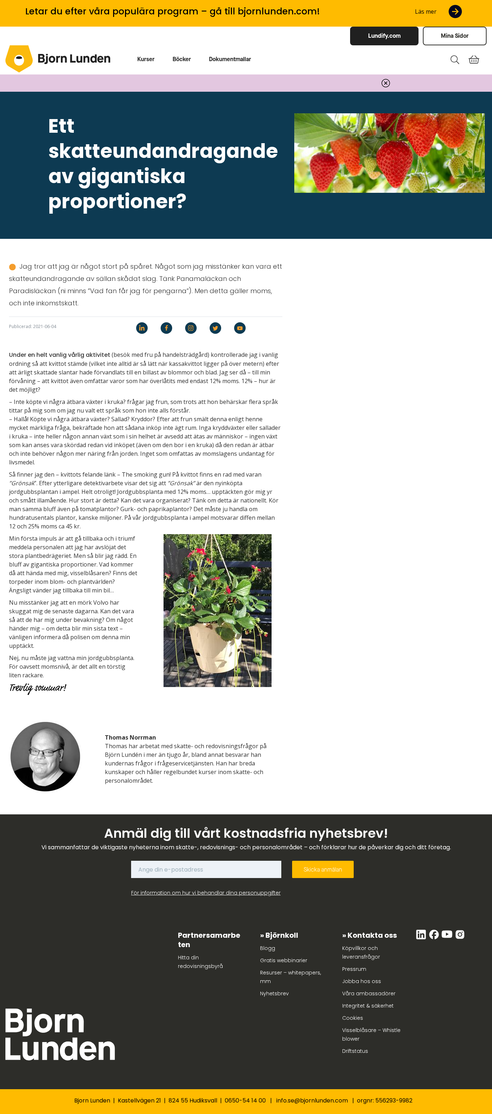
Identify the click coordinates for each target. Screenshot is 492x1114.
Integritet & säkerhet (368, 1005)
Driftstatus (355, 1051)
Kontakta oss (372, 935)
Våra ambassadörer (368, 993)
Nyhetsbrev (274, 993)
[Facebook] (434, 938)
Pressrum (354, 969)
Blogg (267, 948)
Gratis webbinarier (283, 960)
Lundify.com (384, 36)
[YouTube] (447, 938)
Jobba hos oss (361, 981)
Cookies (352, 1018)
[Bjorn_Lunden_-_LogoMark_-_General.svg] (19, 59)
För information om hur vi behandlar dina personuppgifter (206, 892)
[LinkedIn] (421, 938)
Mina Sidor (455, 36)
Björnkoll (281, 935)
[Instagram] (460, 938)
